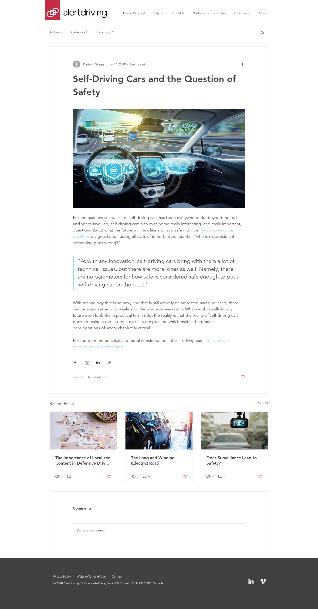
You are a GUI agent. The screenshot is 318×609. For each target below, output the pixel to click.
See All (263, 403)
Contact (117, 576)
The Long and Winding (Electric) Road (153, 460)
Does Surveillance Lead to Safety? (231, 460)
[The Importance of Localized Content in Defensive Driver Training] (83, 430)
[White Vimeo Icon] (263, 581)
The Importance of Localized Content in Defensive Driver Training (83, 460)
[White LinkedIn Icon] (251, 581)
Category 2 (105, 32)
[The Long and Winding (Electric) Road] (159, 430)
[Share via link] (109, 362)
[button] (262, 32)
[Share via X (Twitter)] (86, 362)
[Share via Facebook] (75, 362)
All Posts (56, 32)
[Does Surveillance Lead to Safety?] (234, 430)
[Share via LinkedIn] (98, 362)
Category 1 (79, 32)
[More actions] (242, 64)
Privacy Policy (62, 576)
